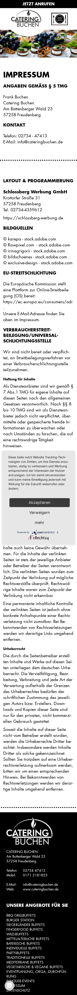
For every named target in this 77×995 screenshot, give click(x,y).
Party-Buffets (18, 953)
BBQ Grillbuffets (21, 915)
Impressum (15, 985)
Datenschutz (18, 990)
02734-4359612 (26, 210)
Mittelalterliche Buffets (27, 939)
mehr (39, 522)
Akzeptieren (39, 502)
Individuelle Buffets (24, 948)
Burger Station (20, 920)
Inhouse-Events (20, 981)
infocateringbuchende (40, 884)
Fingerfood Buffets (24, 929)
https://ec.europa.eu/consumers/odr (38, 302)
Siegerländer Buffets (25, 925)
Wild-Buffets (17, 934)
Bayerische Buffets (23, 943)
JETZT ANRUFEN (38, 3)
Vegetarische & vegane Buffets (34, 967)
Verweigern (39, 512)
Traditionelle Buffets (25, 957)
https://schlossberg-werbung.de (33, 218)
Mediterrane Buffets (24, 962)
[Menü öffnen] (62, 16)
